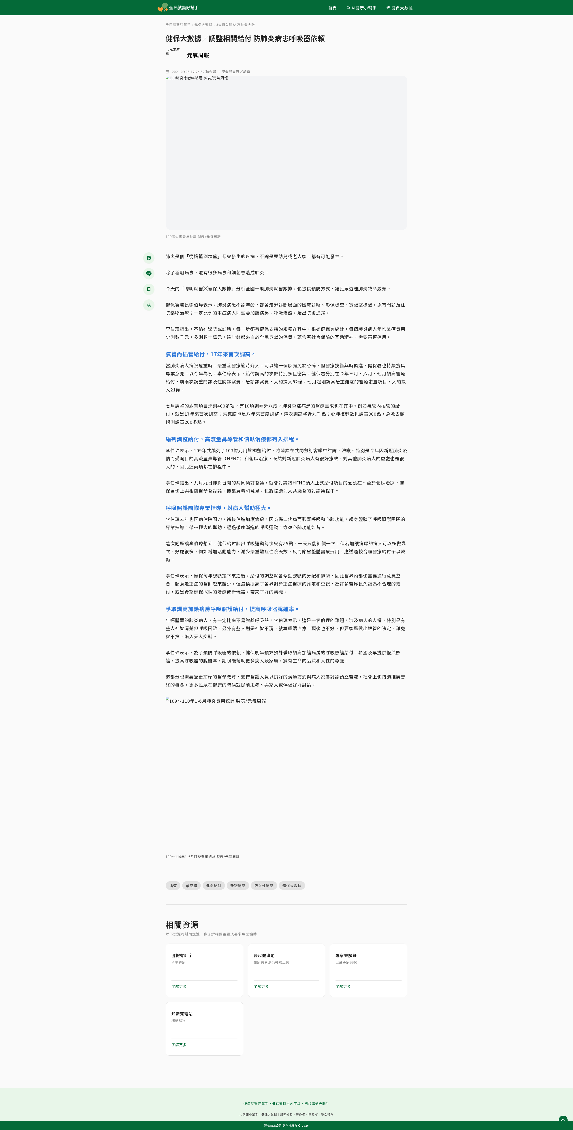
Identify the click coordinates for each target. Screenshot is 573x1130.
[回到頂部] (563, 1120)
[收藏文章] (148, 289)
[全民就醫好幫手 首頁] (184, 7)
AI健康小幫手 (364, 8)
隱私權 (313, 1115)
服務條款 (286, 1115)
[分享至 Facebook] (148, 258)
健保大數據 (402, 8)
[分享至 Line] (148, 273)
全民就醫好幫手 (178, 24)
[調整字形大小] (148, 305)
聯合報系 (327, 1115)
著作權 (300, 1115)
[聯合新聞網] (163, 8)
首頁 (332, 8)
